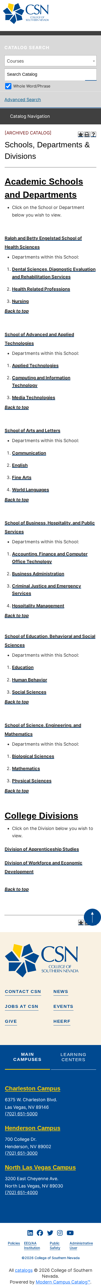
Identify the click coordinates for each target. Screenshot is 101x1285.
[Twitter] (50, 1233)
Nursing (20, 301)
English (20, 465)
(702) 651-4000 (21, 1192)
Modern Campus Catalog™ (63, 1282)
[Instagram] (60, 1233)
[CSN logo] (50, 960)
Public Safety (55, 1245)
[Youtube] (70, 1233)
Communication (29, 453)
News (60, 991)
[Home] (28, 13)
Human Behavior (29, 679)
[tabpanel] (50, 1144)
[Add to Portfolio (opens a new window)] (80, 134)
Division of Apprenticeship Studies (42, 849)
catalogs (24, 1270)
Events (63, 1006)
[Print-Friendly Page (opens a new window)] (87, 134)
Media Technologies (33, 397)
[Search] (91, 74)
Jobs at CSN (21, 1006)
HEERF (61, 1021)
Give (11, 1021)
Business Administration (38, 573)
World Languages (30, 489)
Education (23, 667)
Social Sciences (29, 692)
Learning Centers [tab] (73, 1057)
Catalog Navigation (30, 116)
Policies (14, 1243)
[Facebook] (40, 1233)
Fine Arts (21, 477)
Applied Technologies (35, 365)
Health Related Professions (41, 289)
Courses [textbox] (15, 61)
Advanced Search (22, 99)
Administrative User (81, 1245)
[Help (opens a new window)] (93, 134)
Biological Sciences (33, 756)
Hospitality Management (38, 605)
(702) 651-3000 (21, 1153)
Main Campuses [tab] (27, 1057)
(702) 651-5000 (21, 1113)
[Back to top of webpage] (92, 917)
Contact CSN (23, 991)
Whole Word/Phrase (31, 86)
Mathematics (26, 768)
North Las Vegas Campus (40, 1167)
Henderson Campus (32, 1128)
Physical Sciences (31, 780)
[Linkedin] (30, 1233)
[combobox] (50, 60)
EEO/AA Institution (32, 1245)
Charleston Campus (32, 1088)
